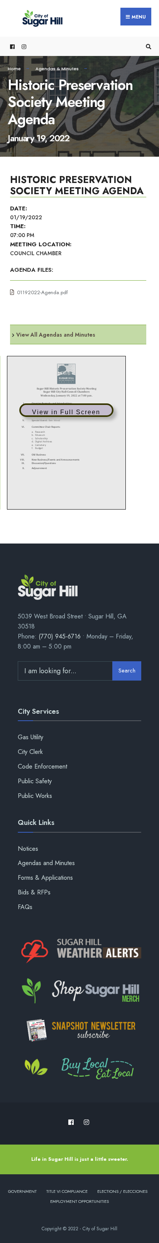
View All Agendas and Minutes (55, 335)
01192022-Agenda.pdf (42, 292)
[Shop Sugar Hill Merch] (79, 991)
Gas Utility (30, 737)
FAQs (25, 907)
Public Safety (35, 781)
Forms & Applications (45, 877)
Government (22, 1191)
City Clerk (30, 751)
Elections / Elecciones (122, 1191)
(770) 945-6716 (60, 636)
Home (14, 69)
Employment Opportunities (79, 1201)
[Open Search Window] (147, 46)
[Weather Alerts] (79, 951)
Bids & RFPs (34, 892)
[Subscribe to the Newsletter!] (79, 1030)
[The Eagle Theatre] (79, 1069)
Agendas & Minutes (57, 69)
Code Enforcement (42, 766)
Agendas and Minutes (46, 863)
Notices (28, 848)
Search (126, 670)
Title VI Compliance (67, 1191)
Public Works (35, 795)
